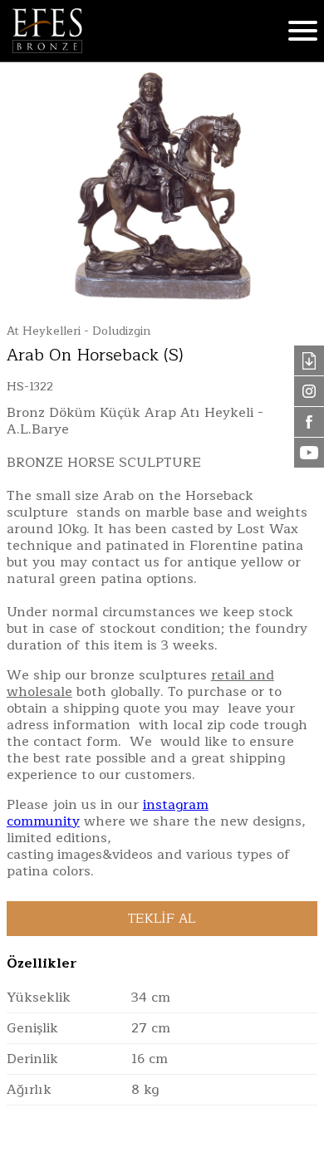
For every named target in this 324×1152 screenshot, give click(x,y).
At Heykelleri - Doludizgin (78, 331)
